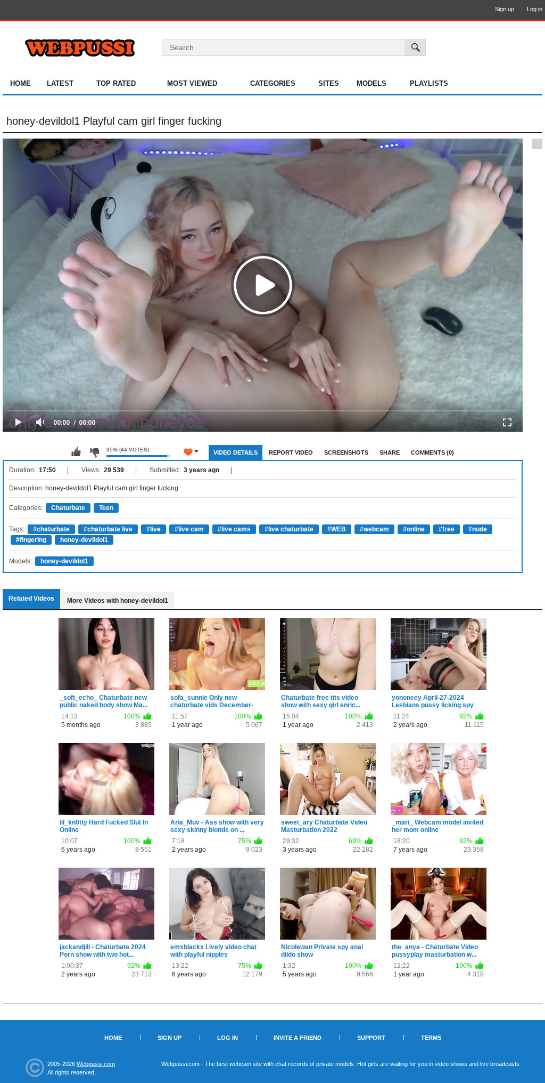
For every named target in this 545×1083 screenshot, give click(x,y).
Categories (272, 83)
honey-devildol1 (84, 540)
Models (371, 83)
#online (414, 529)
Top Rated (116, 83)
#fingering (31, 540)
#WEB (336, 529)
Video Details (235, 452)
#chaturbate (51, 529)
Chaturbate (68, 508)
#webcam (374, 529)
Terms (431, 1037)
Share (389, 452)
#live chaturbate (289, 529)
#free (447, 529)
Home (20, 83)
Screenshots (346, 452)
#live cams (234, 529)
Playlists (429, 83)
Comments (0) (432, 452)
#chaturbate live (108, 529)
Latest (60, 83)
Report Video (291, 452)
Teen (106, 508)
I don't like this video (94, 452)
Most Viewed (192, 83)
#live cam (189, 529)
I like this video (76, 452)
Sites (328, 83)
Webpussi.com (96, 1064)
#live (153, 529)
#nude (477, 529)
